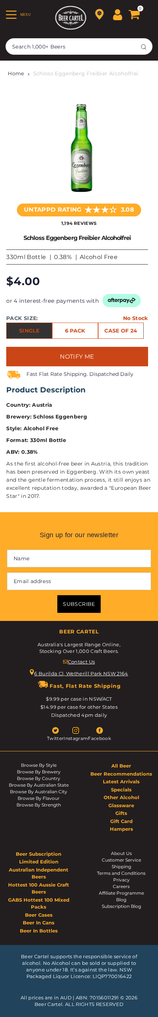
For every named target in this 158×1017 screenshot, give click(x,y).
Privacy (121, 880)
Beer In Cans (38, 923)
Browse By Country (38, 778)
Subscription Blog (121, 906)
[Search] (143, 46)
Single (29, 330)
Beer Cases (39, 915)
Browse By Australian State (39, 785)
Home (16, 73)
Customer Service (121, 860)
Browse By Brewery (39, 772)
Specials (121, 790)
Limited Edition (38, 862)
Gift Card (121, 821)
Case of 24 (120, 330)
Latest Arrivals (121, 781)
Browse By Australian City (38, 791)
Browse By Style (39, 765)
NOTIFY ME (77, 356)
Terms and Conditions (121, 873)
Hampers (121, 829)
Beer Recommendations (121, 774)
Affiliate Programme (121, 893)
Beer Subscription (38, 854)
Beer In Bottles (39, 931)
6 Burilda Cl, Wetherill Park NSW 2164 (81, 673)
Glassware (121, 805)
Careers (121, 886)
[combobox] (79, 46)
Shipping (121, 866)
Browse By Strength (39, 805)
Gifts (121, 813)
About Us (121, 853)
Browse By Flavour (39, 798)
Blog (121, 899)
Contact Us (81, 662)
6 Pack (75, 330)
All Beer (121, 766)
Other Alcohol (121, 797)
